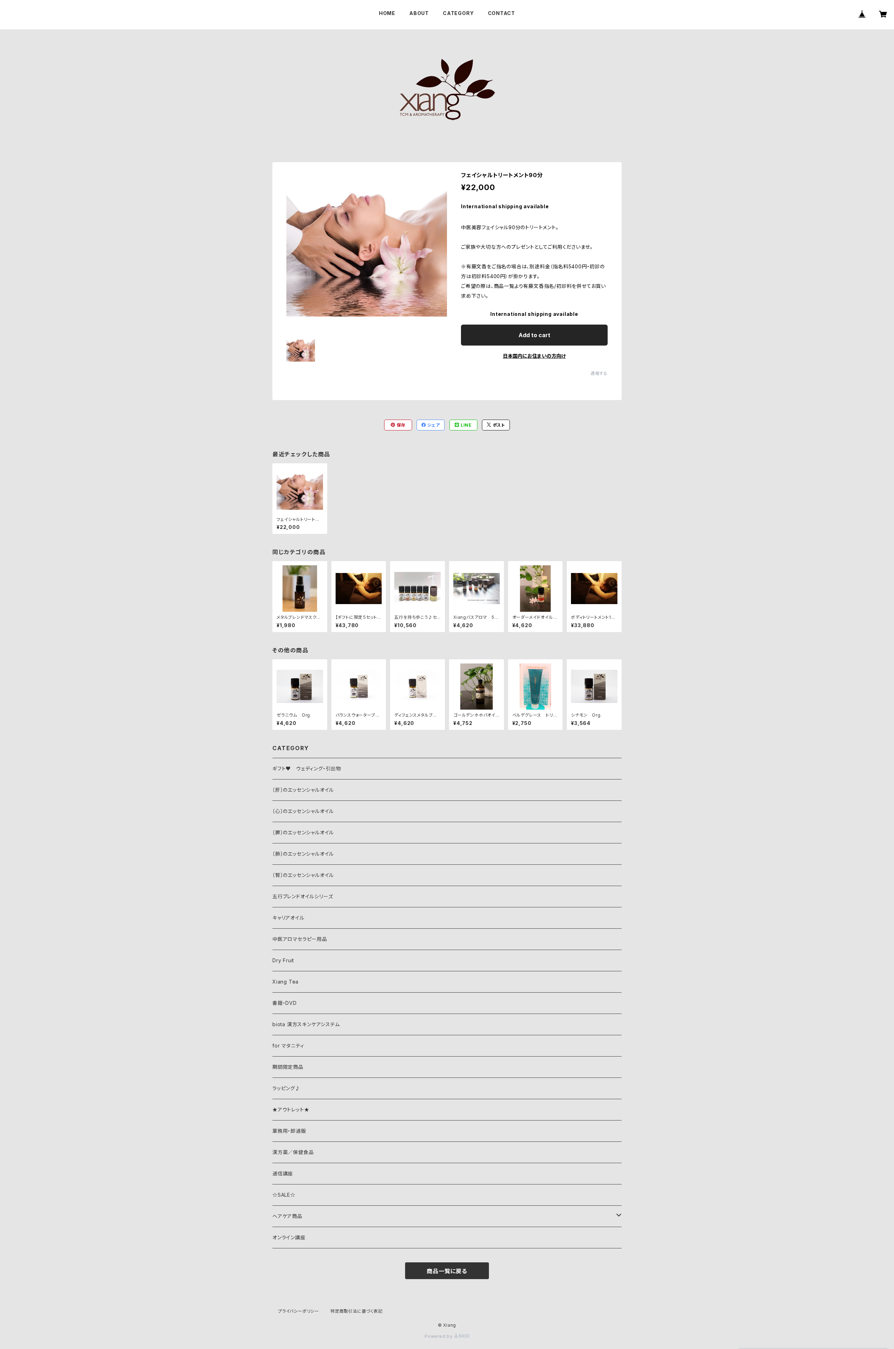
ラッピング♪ (286, 1088)
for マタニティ (288, 1046)
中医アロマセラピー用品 (299, 939)
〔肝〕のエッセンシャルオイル (303, 790)
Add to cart (534, 335)
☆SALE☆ (283, 1195)
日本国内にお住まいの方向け (534, 356)
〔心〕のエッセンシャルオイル (303, 811)
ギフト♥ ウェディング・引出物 (306, 768)
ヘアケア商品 (287, 1216)
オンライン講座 (289, 1237)
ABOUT (419, 13)
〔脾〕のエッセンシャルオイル (303, 832)
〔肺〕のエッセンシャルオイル (303, 854)
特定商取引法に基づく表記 (356, 1311)
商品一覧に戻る (447, 1271)
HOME (387, 13)
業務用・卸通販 (289, 1131)
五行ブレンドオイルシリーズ (302, 896)
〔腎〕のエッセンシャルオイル (303, 875)
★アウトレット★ (290, 1109)
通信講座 (282, 1173)
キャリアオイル (288, 918)
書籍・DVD (284, 1003)
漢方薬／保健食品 (293, 1152)
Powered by (439, 1336)
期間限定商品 (287, 1067)
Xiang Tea (285, 982)
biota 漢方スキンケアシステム (306, 1024)
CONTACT (501, 13)
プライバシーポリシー (298, 1311)
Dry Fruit (283, 960)
